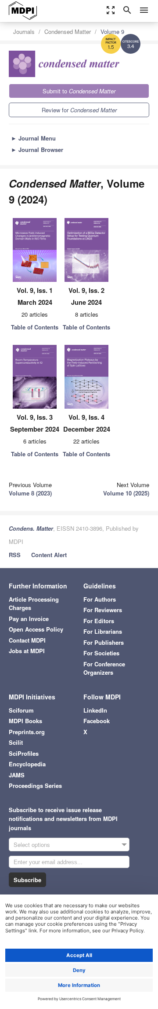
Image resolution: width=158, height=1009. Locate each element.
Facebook (96, 721)
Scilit (16, 742)
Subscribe (27, 880)
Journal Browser (37, 149)
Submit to (79, 91)
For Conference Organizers (104, 668)
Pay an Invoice (29, 618)
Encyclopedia (27, 764)
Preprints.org (27, 732)
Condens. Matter (31, 528)
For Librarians (102, 631)
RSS (15, 555)
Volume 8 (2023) (30, 493)
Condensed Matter (67, 31)
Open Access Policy (36, 629)
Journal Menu (33, 138)
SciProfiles (24, 753)
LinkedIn (95, 710)
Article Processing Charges (34, 603)
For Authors (99, 599)
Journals (24, 31)
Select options (32, 844)
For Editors (98, 621)
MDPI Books (25, 721)
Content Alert (49, 555)
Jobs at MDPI (27, 651)
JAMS (17, 775)
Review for (79, 110)
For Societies (101, 653)
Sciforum (21, 710)
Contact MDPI (27, 640)
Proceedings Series (35, 785)
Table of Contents (34, 327)
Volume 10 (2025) (126, 493)
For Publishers (103, 642)
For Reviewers (102, 610)
